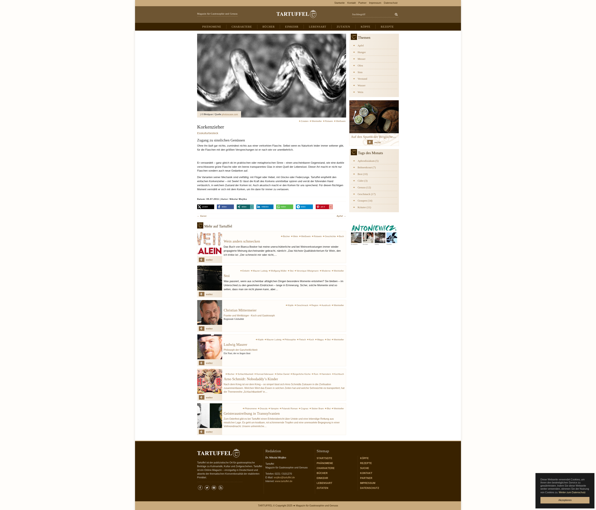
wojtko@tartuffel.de (284, 477)
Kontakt (366, 473)
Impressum (367, 483)
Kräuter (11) (364, 207)
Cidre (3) (363, 180)
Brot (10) (363, 174)
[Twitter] (207, 488)
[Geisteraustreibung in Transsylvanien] (209, 415)
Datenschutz (369, 488)
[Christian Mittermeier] (209, 312)
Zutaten (322, 488)
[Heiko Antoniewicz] (374, 233)
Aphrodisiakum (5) (368, 160)
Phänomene (325, 463)
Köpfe (364, 458)
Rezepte (366, 463)
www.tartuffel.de (283, 481)
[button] (205, 206)
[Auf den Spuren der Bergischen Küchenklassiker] (374, 116)
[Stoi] (209, 278)
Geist (202, 216)
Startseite (324, 458)
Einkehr (322, 478)
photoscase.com (230, 114)
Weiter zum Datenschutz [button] (572, 492)
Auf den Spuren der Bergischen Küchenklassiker (384, 137)
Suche (364, 468)
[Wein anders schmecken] (209, 243)
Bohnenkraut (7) (367, 167)
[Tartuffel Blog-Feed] (221, 488)
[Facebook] (200, 488)
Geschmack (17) (367, 194)
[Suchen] (396, 14)
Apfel (341, 216)
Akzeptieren (565, 500)
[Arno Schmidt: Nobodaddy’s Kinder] (209, 381)
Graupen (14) (365, 200)
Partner (366, 478)
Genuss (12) (364, 187)
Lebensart (324, 483)
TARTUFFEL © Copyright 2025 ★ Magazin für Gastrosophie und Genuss (298, 505)
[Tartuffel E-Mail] (214, 488)
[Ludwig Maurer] (209, 346)
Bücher (322, 473)
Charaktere (326, 468)
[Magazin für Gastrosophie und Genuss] (296, 14)
